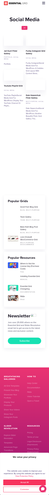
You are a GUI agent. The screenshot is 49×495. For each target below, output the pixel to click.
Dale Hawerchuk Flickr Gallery (35, 84)
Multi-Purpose (31, 101)
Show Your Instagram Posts (11, 416)
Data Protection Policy (24, 476)
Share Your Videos (12, 409)
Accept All (25, 482)
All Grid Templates (11, 385)
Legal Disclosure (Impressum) (34, 443)
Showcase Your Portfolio (10, 396)
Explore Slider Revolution (10, 437)
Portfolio (8, 57)
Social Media (31, 58)
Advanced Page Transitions (11, 449)
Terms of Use (32, 437)
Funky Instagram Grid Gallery (35, 40)
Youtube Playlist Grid (13, 75)
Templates (8, 442)
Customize (24, 489)
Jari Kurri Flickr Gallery (13, 40)
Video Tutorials (33, 396)
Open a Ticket (33, 400)
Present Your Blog (11, 390)
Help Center (32, 383)
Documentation (33, 387)
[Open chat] (42, 488)
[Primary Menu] (43, 3)
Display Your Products (9, 404)
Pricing (30, 432)
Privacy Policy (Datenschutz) (33, 451)
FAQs (29, 392)
